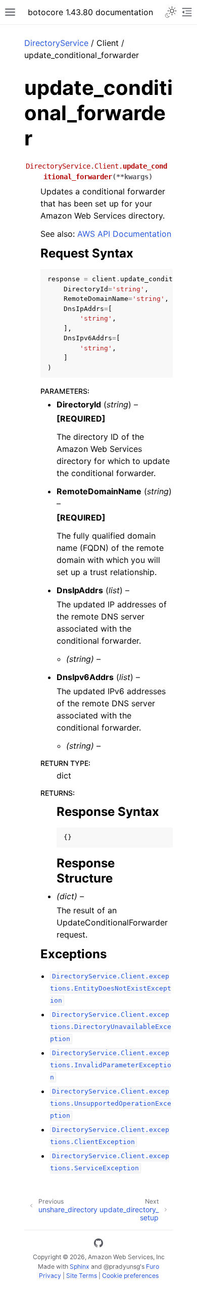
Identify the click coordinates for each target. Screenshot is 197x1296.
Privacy (50, 1275)
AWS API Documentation (124, 234)
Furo (152, 1266)
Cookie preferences (130, 1275)
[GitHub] (98, 1244)
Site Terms (81, 1275)
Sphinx (79, 1266)
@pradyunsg (122, 1266)
